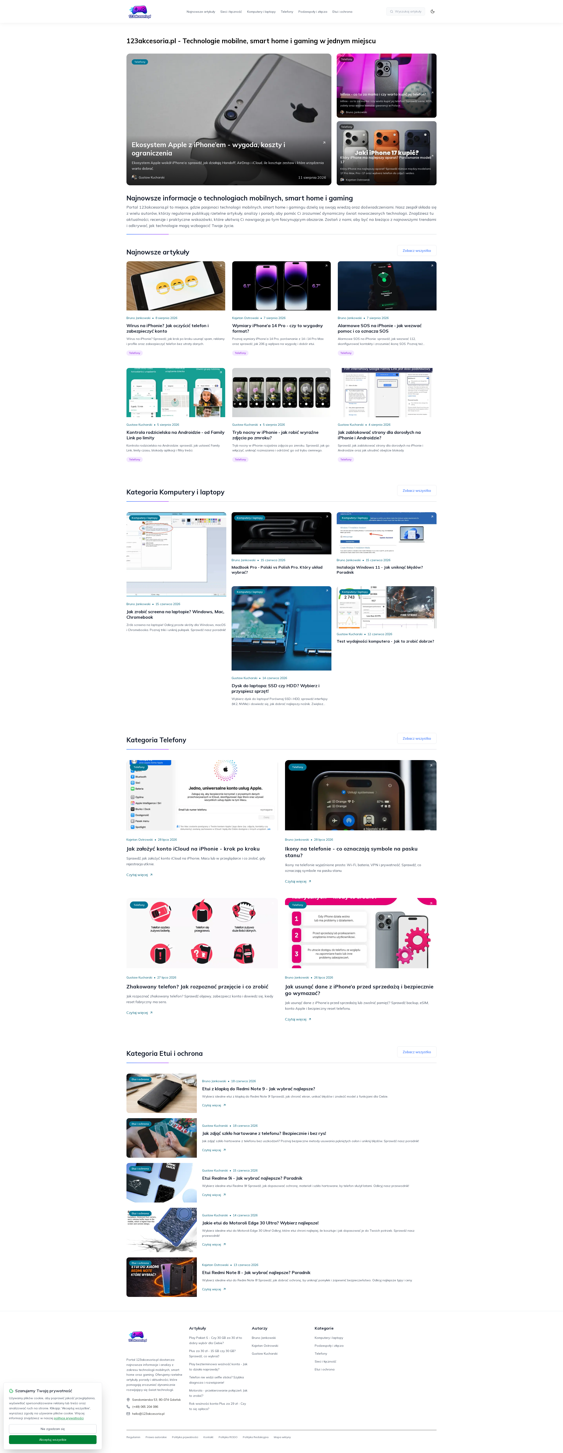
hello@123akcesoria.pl (148, 1414)
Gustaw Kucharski (139, 425)
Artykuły (197, 1328)
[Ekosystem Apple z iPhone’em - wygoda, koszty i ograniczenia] (228, 119)
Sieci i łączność (231, 12)
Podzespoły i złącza (312, 12)
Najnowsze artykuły (201, 12)
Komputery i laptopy (261, 12)
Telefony (287, 12)
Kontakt (208, 1437)
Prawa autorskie (156, 1437)
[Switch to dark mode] (433, 11)
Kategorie (324, 1328)
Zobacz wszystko (417, 250)
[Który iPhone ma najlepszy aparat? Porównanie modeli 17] (387, 153)
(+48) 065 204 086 (145, 1407)
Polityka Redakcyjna (256, 1437)
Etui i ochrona (342, 12)
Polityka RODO (228, 1437)
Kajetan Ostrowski (245, 318)
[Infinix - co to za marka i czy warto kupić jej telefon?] (387, 86)
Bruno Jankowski (138, 318)
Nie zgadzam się (53, 1429)
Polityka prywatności (185, 1437)
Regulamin (133, 1437)
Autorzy (259, 1328)
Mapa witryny (282, 1437)
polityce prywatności (69, 1418)
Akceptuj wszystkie (52, 1440)
